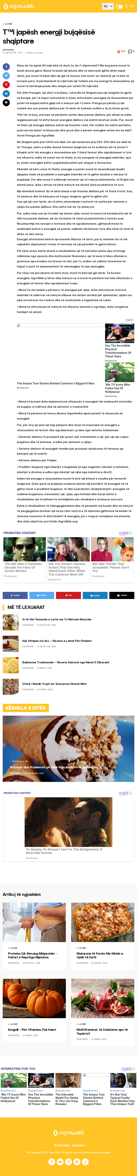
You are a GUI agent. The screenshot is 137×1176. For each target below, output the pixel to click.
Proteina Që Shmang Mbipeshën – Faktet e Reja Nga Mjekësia (32, 955)
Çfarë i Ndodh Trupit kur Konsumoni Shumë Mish (54, 684)
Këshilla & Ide (20, 762)
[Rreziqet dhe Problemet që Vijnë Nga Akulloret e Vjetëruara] (68, 749)
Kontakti (78, 1145)
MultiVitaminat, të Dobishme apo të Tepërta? (102, 1031)
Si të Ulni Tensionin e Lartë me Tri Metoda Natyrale (56, 619)
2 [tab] (127, 721)
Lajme (8, 24)
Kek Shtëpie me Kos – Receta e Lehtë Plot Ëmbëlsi (57, 641)
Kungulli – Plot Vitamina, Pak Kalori (32, 1029)
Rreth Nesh (62, 1145)
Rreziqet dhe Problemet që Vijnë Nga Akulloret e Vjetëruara (54, 767)
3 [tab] (129, 721)
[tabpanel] (68, 749)
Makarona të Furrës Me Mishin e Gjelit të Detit (100, 955)
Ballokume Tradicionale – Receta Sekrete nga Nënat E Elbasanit (65, 662)
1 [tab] (125, 721)
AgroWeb (8, 50)
